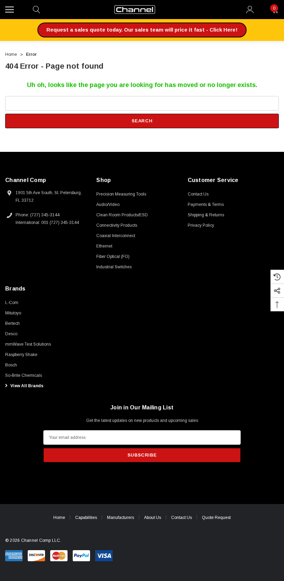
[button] (142, 30)
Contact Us (181, 517)
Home (59, 517)
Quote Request (216, 517)
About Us (152, 517)
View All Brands (26, 385)
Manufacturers (120, 517)
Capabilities (86, 517)
